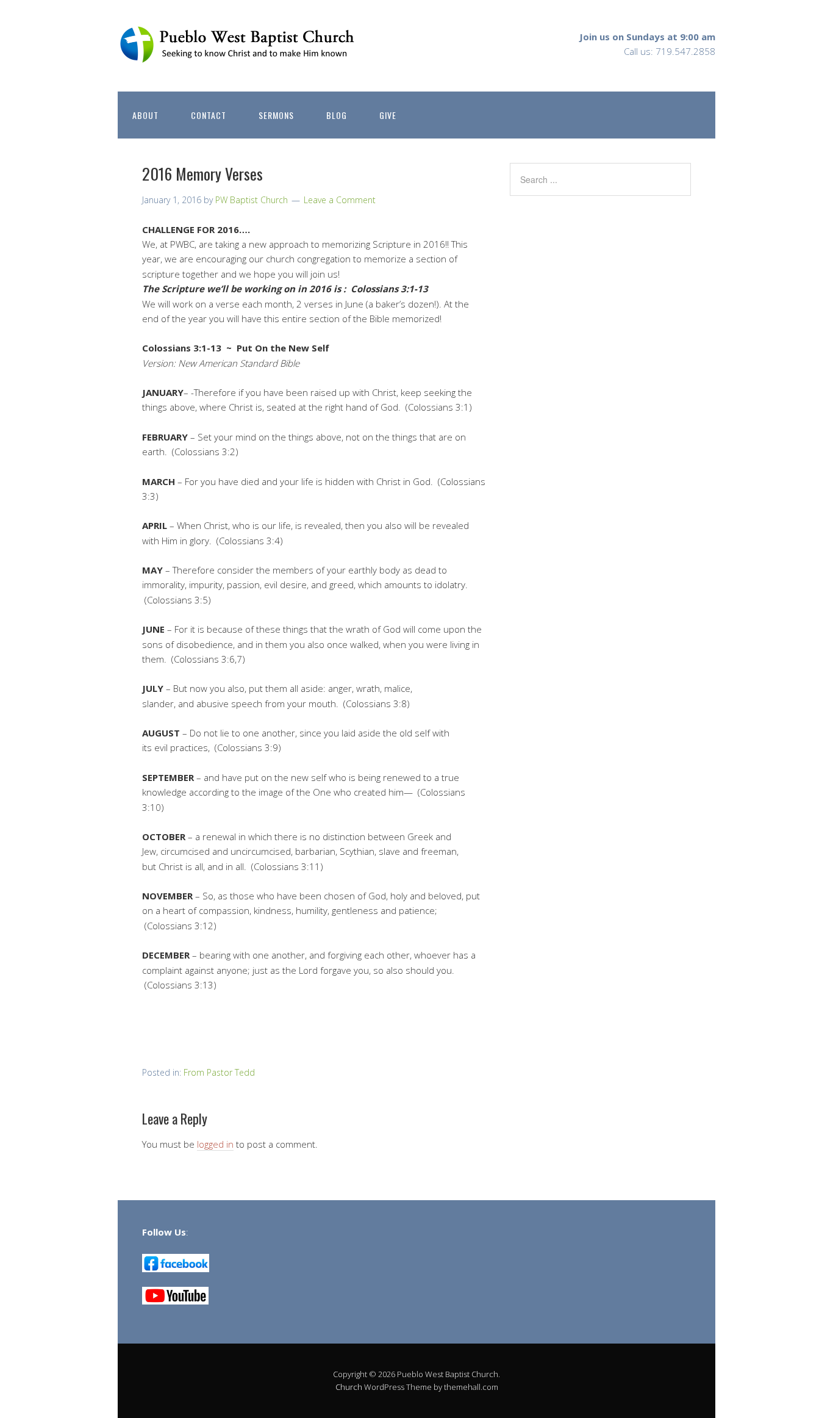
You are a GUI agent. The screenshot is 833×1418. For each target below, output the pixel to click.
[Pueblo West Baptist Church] (240, 53)
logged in (215, 1144)
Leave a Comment (340, 200)
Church (348, 1386)
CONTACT (208, 115)
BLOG (336, 115)
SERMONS (276, 115)
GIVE (387, 115)
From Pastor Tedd (219, 1072)
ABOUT (145, 115)
